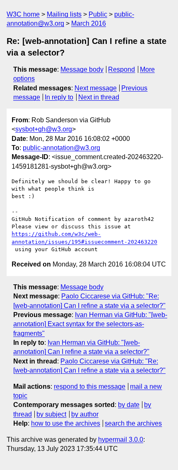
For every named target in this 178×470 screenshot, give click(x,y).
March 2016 (88, 23)
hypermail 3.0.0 (120, 439)
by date (129, 404)
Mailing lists (64, 14)
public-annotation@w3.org (61, 147)
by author (85, 414)
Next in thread (98, 97)
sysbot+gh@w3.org (43, 129)
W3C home (23, 14)
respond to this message (89, 386)
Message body (81, 69)
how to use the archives (65, 423)
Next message (96, 88)
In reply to (59, 97)
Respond (121, 69)
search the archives (133, 423)
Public (98, 14)
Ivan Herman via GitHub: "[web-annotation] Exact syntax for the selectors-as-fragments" (90, 324)
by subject (51, 414)
